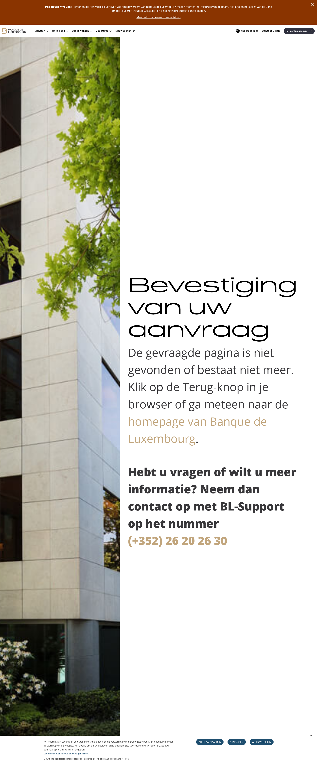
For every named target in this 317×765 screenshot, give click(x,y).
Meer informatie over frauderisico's (159, 17)
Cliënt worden (80, 31)
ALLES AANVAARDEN (210, 742)
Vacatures (102, 31)
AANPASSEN (236, 742)
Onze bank (58, 31)
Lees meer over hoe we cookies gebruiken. (66, 753)
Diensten (40, 31)
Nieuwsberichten (125, 31)
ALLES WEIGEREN (261, 742)
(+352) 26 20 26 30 (177, 540)
